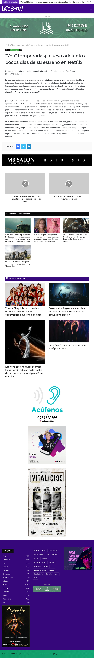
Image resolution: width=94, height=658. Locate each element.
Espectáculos (8, 577)
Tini (35, 578)
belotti (44, 550)
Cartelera (6, 560)
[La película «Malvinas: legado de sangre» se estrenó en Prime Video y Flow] (18, 252)
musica (51, 570)
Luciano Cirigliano (40, 570)
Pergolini (49, 574)
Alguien (36, 550)
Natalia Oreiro (38, 574)
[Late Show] (13, 9)
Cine (13, 45)
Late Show (37, 566)
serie (56, 574)
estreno (44, 558)
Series (5, 588)
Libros (5, 581)
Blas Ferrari (53, 550)
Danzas (6, 570)
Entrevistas (7, 574)
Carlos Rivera (38, 554)
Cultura (5, 567)
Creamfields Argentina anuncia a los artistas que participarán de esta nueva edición (67, 311)
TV (21, 50)
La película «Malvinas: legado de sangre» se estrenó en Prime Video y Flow (17, 264)
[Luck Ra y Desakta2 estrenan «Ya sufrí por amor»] (69, 331)
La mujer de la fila (40, 562)
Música (5, 585)
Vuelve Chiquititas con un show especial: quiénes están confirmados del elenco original (23, 311)
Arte (4, 556)
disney (36, 558)
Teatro (5, 595)
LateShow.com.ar (46, 654)
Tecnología (14, 50)
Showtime (6, 592)
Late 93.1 (52, 562)
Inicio (9, 45)
